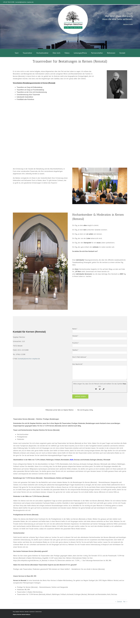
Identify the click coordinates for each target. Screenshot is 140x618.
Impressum (32, 611)
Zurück (119, 602)
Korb (71, 460)
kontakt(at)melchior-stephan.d (28, 359)
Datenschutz (39, 611)
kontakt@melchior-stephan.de (24, 2)
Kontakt (27, 611)
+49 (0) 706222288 (8, 2)
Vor (124, 602)
